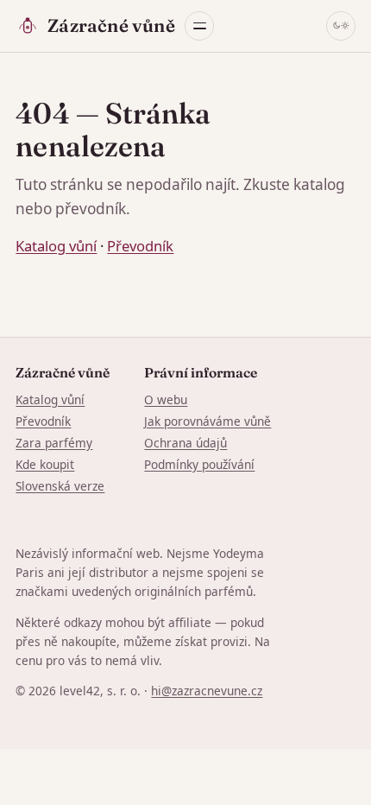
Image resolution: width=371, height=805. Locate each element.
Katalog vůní (56, 246)
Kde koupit (45, 464)
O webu (165, 399)
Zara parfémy (54, 442)
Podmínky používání (199, 464)
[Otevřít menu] (199, 26)
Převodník (140, 246)
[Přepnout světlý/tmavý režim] (340, 26)
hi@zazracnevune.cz (206, 690)
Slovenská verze (60, 486)
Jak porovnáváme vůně (207, 421)
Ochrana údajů (185, 442)
